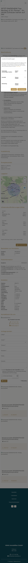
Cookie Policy (18, 66)
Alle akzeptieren (21, 89)
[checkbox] (25, 70)
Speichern (14, 89)
